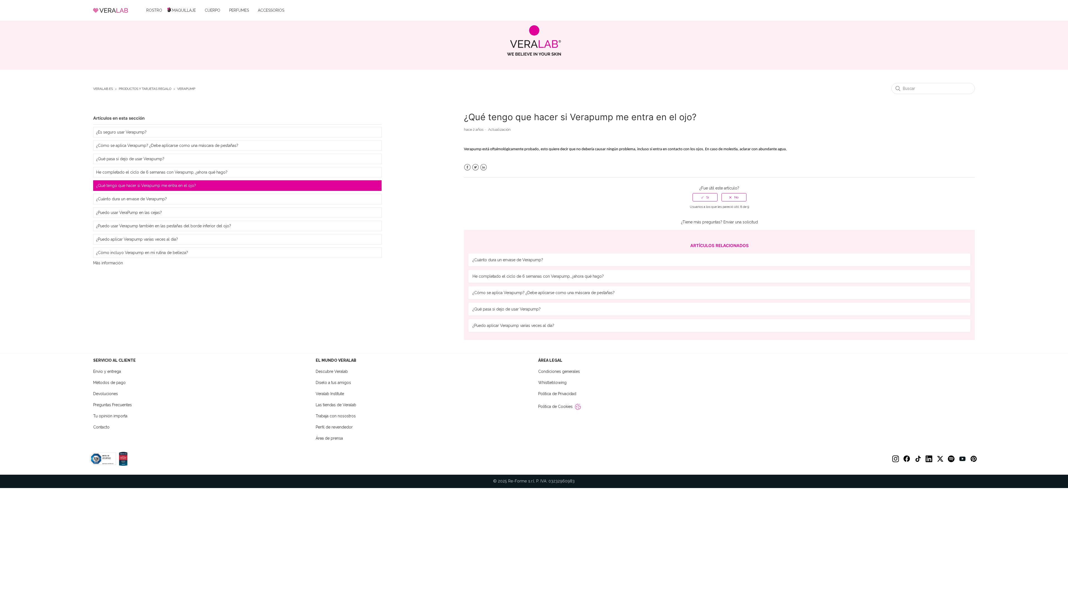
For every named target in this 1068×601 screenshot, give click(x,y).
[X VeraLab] (940, 458)
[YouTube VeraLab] (962, 458)
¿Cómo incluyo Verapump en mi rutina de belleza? (142, 252)
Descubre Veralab (332, 371)
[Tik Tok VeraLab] (917, 458)
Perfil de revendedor (334, 427)
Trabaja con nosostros (336, 416)
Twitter (475, 167)
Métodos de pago (109, 382)
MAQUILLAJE (184, 10)
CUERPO (212, 10)
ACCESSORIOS (271, 10)
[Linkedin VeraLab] (928, 458)
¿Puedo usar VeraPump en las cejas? (129, 212)
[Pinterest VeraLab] (973, 458)
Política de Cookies (555, 406)
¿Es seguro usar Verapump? (121, 132)
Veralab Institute (330, 393)
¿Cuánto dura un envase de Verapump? (131, 199)
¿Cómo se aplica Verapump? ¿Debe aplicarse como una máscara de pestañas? (167, 145)
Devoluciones (105, 393)
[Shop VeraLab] (534, 40)
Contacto (101, 427)
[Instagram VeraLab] (895, 458)
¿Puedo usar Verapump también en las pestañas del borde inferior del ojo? (163, 226)
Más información (108, 263)
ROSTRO (154, 10)
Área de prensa (329, 438)
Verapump (186, 89)
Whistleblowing (552, 382)
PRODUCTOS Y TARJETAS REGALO (145, 89)
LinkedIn (483, 167)
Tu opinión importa (110, 416)
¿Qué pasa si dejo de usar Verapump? (130, 159)
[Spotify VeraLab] (951, 458)
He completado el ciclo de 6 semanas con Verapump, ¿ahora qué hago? (162, 172)
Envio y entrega (107, 371)
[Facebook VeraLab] (906, 458)
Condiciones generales (559, 371)
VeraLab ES (103, 89)
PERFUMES (239, 10)
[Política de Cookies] (578, 407)
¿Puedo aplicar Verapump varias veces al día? (137, 239)
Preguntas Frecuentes (112, 405)
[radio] (705, 197)
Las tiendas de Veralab (336, 405)
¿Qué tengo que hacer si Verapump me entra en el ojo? (146, 185)
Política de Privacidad (557, 393)
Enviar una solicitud (740, 222)
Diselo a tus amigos (333, 382)
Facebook (467, 167)
